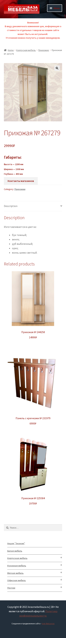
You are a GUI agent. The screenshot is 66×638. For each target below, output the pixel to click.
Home (11, 50)
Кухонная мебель (16, 565)
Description (10, 206)
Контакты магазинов (21, 181)
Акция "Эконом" (16, 543)
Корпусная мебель (26, 50)
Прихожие (43, 50)
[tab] (33, 206)
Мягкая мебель (15, 573)
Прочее (11, 587)
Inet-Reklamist (48, 623)
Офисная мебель (16, 580)
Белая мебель (14, 550)
